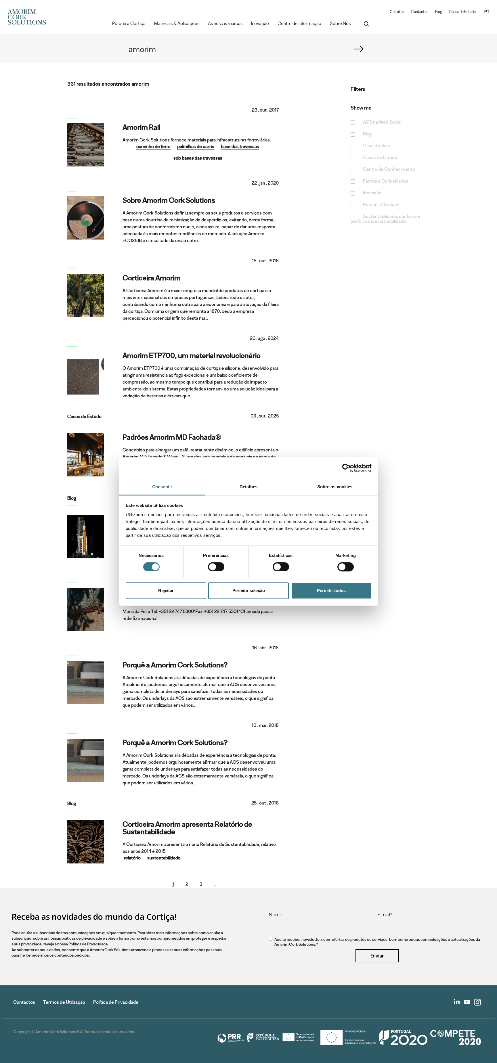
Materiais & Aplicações (176, 23)
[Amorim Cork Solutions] (29, 17)
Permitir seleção (248, 590)
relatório (132, 858)
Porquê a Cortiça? (381, 204)
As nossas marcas (225, 23)
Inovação (260, 23)
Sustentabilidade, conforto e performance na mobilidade (385, 219)
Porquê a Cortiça (129, 23)
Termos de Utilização (64, 1002)
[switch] (216, 566)
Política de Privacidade (115, 1002)
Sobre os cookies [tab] (335, 486)
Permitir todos (331, 590)
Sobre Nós (340, 23)
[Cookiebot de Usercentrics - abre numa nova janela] (346, 467)
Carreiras (397, 12)
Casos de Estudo (462, 12)
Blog (438, 12)
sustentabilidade (164, 858)
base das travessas (240, 146)
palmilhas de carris (195, 146)
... (215, 884)
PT (487, 11)
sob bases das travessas (197, 158)
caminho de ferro (153, 146)
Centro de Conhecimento (389, 169)
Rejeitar (166, 590)
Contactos (419, 12)
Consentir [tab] (162, 486)
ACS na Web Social (382, 122)
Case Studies (376, 145)
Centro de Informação (299, 23)
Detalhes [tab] (248, 486)
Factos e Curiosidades (385, 181)
